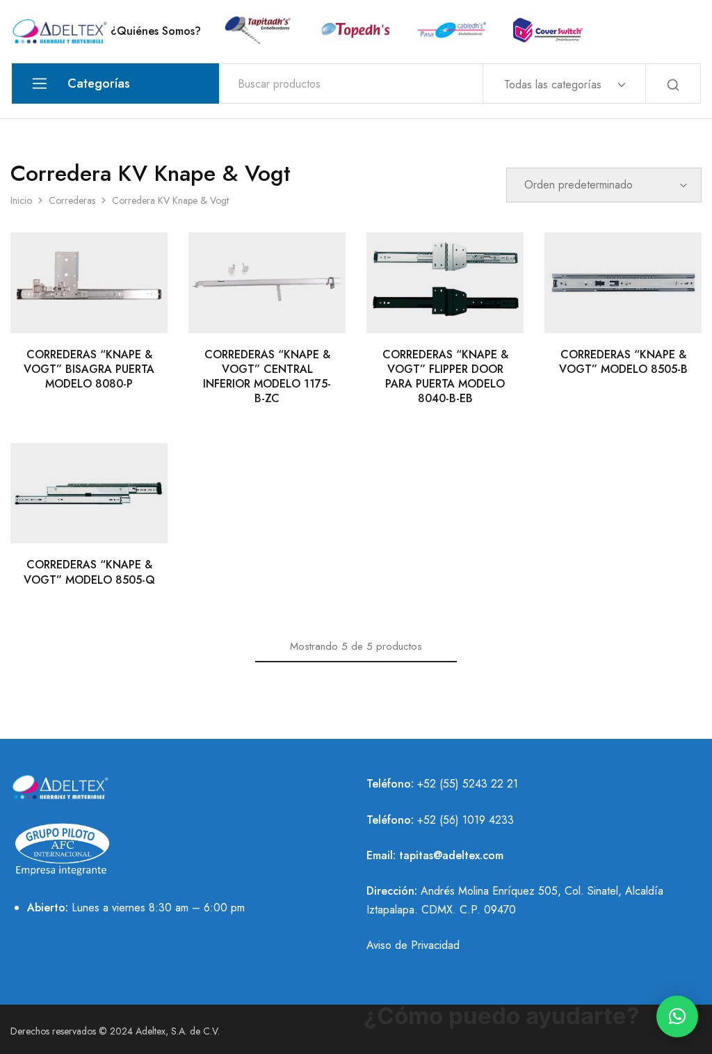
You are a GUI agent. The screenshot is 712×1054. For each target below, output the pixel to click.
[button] (677, 1016)
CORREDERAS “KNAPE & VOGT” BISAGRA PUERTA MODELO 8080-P (89, 369)
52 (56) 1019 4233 (468, 820)
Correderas (72, 200)
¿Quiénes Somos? (156, 31)
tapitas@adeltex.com (451, 855)
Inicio (21, 200)
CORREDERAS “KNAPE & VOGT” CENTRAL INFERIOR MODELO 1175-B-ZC (267, 376)
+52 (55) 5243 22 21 (467, 784)
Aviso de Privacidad (413, 945)
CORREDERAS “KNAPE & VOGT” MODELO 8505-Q (89, 572)
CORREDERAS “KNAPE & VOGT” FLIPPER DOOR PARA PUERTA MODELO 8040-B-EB (445, 376)
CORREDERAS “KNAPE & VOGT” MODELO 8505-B (623, 361)
